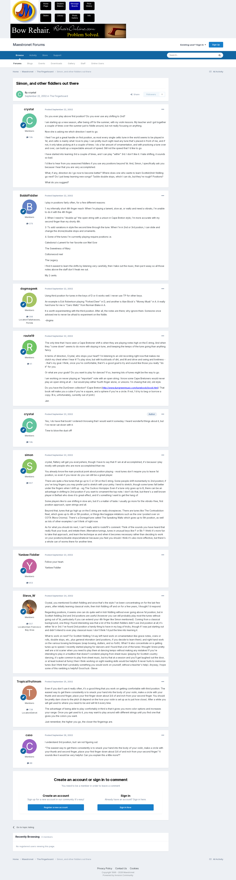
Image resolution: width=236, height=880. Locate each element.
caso (29, 735)
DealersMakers (60, 5)
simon (29, 455)
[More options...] (163, 109)
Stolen (46, 15)
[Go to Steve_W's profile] (29, 607)
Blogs (30, 63)
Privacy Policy (104, 868)
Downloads (56, 63)
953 (30, 582)
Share (136, 94)
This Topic (207, 55)
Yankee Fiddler (28, 554)
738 (30, 709)
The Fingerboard (59, 96)
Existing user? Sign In (192, 44)
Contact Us (121, 868)
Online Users (97, 63)
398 (30, 316)
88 (30, 763)
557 (30, 623)
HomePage (45, 5)
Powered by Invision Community (118, 875)
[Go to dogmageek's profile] (29, 300)
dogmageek (28, 288)
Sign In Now (125, 807)
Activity (33, 55)
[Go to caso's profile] (29, 746)
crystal (32, 92)
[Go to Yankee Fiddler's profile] (29, 566)
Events (42, 63)
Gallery (71, 63)
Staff (83, 63)
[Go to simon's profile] (29, 466)
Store (45, 55)
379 (30, 223)
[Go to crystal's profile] (19, 94)
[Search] (219, 55)
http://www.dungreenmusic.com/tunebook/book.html (130, 387)
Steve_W (29, 595)
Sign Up (216, 44)
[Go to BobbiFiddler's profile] (29, 207)
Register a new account (56, 807)
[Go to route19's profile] (29, 347)
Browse (20, 55)
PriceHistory (89, 5)
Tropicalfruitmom (29, 681)
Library (60, 15)
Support (57, 55)
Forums (17, 63)
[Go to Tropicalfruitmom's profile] (29, 693)
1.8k (30, 137)
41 (30, 363)
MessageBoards (75, 5)
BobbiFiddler (29, 195)
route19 (29, 335)
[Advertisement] (184, 126)
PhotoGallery (75, 16)
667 (30, 483)
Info (89, 15)
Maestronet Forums (29, 45)
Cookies (134, 868)
